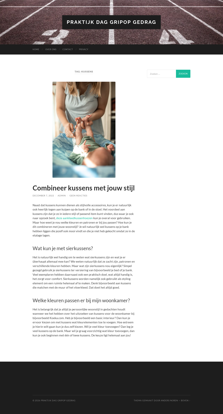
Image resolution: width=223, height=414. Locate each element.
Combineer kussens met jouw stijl (84, 188)
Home (36, 49)
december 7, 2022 (43, 195)
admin (62, 195)
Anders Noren (169, 400)
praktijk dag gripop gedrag (111, 22)
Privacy (83, 49)
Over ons (50, 49)
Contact (68, 49)
